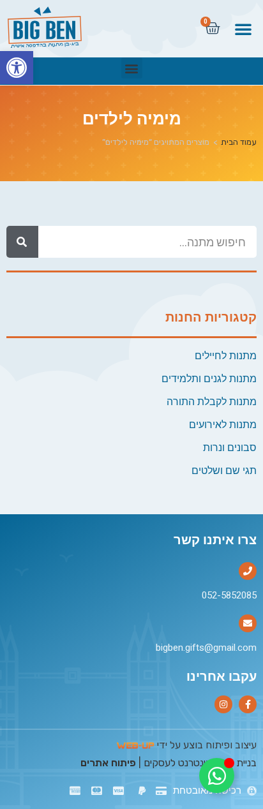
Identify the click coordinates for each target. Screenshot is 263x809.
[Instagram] (223, 704)
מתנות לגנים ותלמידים (209, 379)
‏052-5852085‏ (229, 595)
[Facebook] (248, 704)
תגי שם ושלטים (224, 470)
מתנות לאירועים (223, 425)
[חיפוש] (22, 242)
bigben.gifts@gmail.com (206, 647)
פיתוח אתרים (108, 763)
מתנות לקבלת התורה (212, 402)
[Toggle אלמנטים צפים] (216, 775)
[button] (16, 67)
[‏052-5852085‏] (248, 571)
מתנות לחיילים (226, 356)
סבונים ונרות (230, 448)
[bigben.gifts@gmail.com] (248, 623)
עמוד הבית (239, 142)
